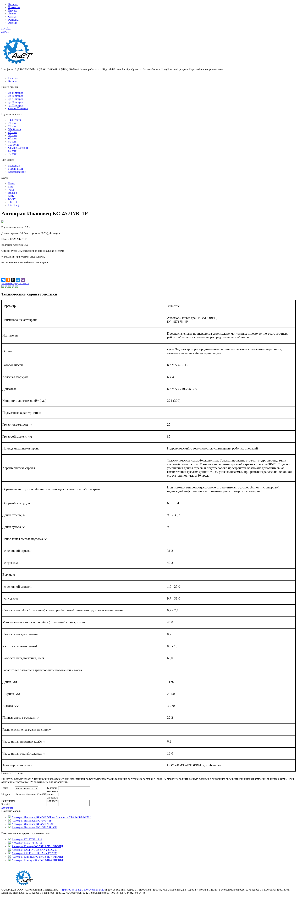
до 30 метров (15, 102)
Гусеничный (15, 168)
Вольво (12, 192)
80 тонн (12, 141)
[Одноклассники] (8, 280)
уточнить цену (10, 283)
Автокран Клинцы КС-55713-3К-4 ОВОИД (37, 856)
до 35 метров (15, 105)
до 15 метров (15, 92)
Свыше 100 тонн (18, 147)
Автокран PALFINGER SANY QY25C (34, 853)
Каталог (13, 4)
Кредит (12, 10)
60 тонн (12, 138)
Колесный (14, 165)
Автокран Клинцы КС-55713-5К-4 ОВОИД (37, 846)
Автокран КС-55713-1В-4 (27, 839)
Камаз (11, 183)
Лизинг (12, 13)
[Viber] (23, 280)
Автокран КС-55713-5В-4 (27, 842)
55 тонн (12, 150)
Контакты (14, 7)
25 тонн (12, 126)
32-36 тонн (14, 129)
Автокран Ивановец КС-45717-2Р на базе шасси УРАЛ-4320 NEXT (51, 817)
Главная (13, 78)
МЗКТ (12, 195)
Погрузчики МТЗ (94, 889)
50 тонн (12, 135)
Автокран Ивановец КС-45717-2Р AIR (34, 827)
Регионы (13, 19)
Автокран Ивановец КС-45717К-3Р (32, 824)
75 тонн (12, 153)
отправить (7, 807)
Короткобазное (17, 171)
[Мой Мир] (18, 280)
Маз (10, 186)
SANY (12, 198)
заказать (24, 283)
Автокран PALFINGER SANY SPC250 (34, 849)
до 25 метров (15, 99)
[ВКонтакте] (3, 280)
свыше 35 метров (18, 108)
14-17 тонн (14, 119)
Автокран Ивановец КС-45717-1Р (32, 820)
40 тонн (12, 132)
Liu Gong (13, 205)
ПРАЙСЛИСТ (6, 30)
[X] (13, 280)
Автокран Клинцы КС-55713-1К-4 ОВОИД (37, 860)
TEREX (12, 202)
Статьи (12, 16)
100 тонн (13, 144)
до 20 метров (15, 95)
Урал (11, 189)
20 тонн (12, 123)
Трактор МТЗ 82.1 (72, 889)
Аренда (12, 22)
